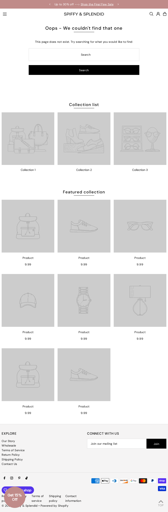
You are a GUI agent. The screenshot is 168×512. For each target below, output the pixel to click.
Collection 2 (84, 170)
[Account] (158, 14)
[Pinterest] (19, 478)
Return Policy (11, 455)
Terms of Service (13, 450)
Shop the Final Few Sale (97, 4)
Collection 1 (28, 170)
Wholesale (9, 445)
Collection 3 (140, 170)
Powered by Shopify (54, 505)
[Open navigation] (31, 14)
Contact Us (9, 464)
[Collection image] (28, 138)
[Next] (118, 4)
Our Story (8, 441)
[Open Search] (151, 14)
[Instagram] (11, 478)
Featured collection (84, 192)
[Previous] (50, 4)
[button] (14, 497)
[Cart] (164, 14)
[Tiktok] (26, 478)
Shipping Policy (12, 459)
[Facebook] (4, 478)
